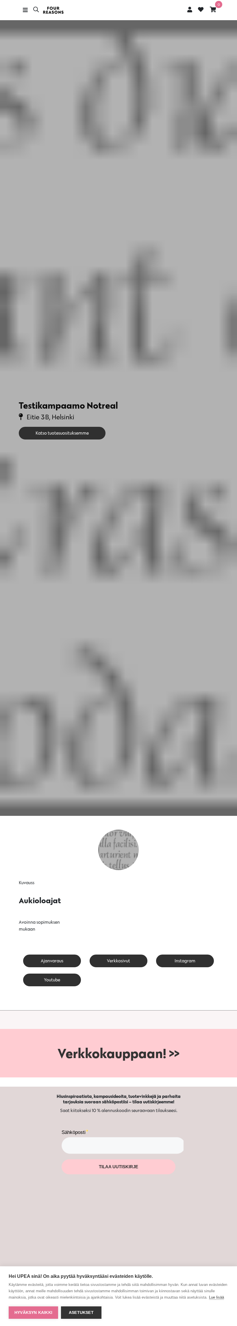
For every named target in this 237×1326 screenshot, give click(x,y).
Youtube (52, 980)
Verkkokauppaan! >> (118, 1053)
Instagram (185, 960)
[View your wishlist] (200, 10)
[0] (213, 9)
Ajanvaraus (52, 960)
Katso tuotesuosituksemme (62, 433)
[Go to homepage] (53, 10)
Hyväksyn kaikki (33, 1312)
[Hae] (36, 10)
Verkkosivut (118, 960)
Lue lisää (216, 1297)
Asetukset (81, 1312)
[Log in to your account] (189, 9)
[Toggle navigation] (25, 10)
